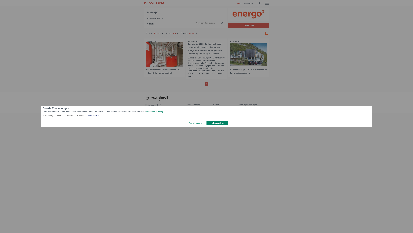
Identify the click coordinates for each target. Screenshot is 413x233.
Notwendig (49, 115)
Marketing (81, 115)
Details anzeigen (93, 115)
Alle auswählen (218, 123)
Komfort (60, 115)
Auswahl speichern (196, 123)
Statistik (70, 115)
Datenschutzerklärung (154, 112)
